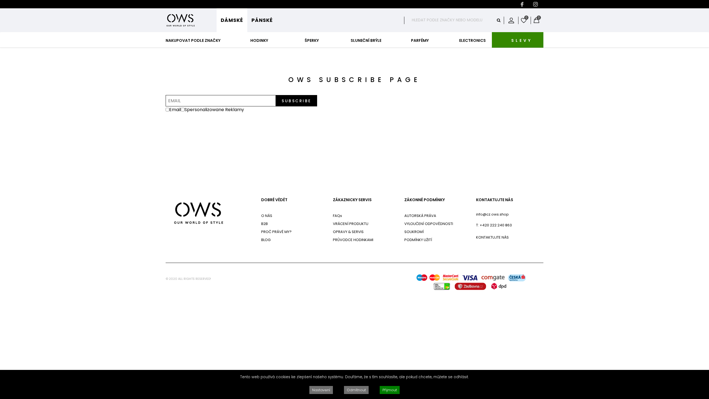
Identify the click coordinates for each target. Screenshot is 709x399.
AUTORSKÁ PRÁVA (420, 215)
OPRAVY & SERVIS (348, 231)
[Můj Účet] (511, 20)
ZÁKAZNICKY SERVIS (352, 200)
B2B (264, 223)
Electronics (472, 40)
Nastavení (321, 390)
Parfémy (420, 40)
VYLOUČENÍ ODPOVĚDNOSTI (428, 223)
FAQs (337, 215)
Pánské (262, 20)
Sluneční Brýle (366, 40)
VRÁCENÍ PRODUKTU (350, 223)
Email (175, 109)
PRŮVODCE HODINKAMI (353, 239)
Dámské (232, 20)
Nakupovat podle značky (193, 40)
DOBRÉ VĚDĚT (274, 200)
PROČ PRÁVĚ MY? (276, 231)
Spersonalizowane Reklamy (214, 109)
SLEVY (521, 40)
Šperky (312, 40)
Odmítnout (356, 390)
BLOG (266, 239)
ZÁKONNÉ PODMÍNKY (424, 200)
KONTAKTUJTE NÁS (494, 200)
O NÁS (266, 215)
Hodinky (259, 40)
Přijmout (389, 390)
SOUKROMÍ (414, 231)
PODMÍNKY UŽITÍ (418, 239)
